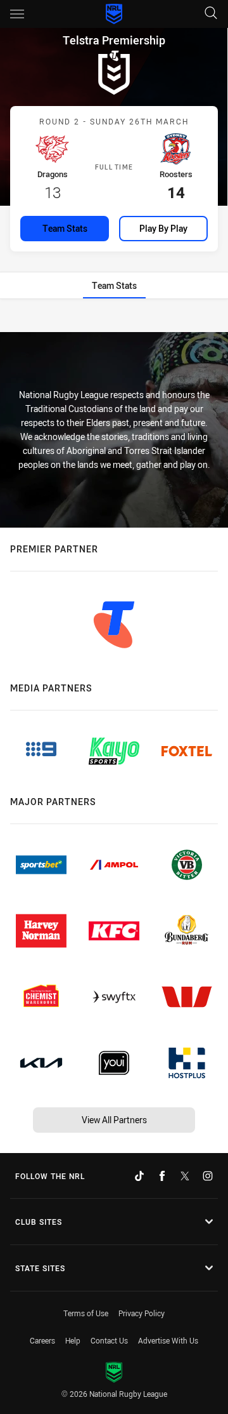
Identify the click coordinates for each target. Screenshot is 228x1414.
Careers (42, 1340)
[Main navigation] (17, 14)
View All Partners (114, 1120)
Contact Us (109, 1340)
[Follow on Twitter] (185, 1175)
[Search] (211, 14)
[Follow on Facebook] (162, 1175)
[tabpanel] (114, 317)
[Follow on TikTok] (139, 1175)
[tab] (114, 285)
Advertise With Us (168, 1340)
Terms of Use (85, 1313)
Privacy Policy (141, 1313)
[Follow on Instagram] (208, 1175)
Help (72, 1340)
